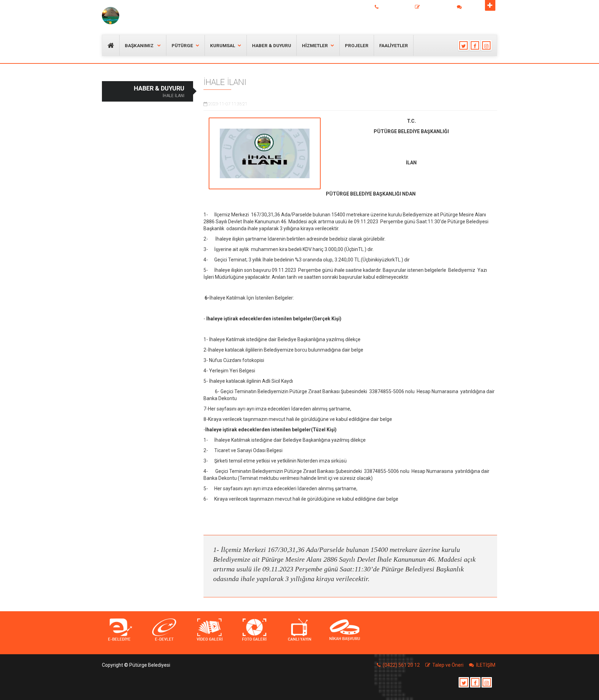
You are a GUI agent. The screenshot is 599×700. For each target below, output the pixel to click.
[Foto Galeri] (254, 630)
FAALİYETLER (393, 45)
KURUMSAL (222, 45)
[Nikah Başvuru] (344, 630)
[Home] (127, 15)
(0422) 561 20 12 (396, 7)
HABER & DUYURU (271, 45)
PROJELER (356, 45)
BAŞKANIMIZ (140, 45)
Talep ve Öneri (436, 7)
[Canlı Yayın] (299, 630)
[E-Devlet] (164, 630)
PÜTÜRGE (182, 45)
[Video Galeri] (209, 630)
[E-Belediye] (119, 630)
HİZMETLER (315, 45)
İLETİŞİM (472, 7)
